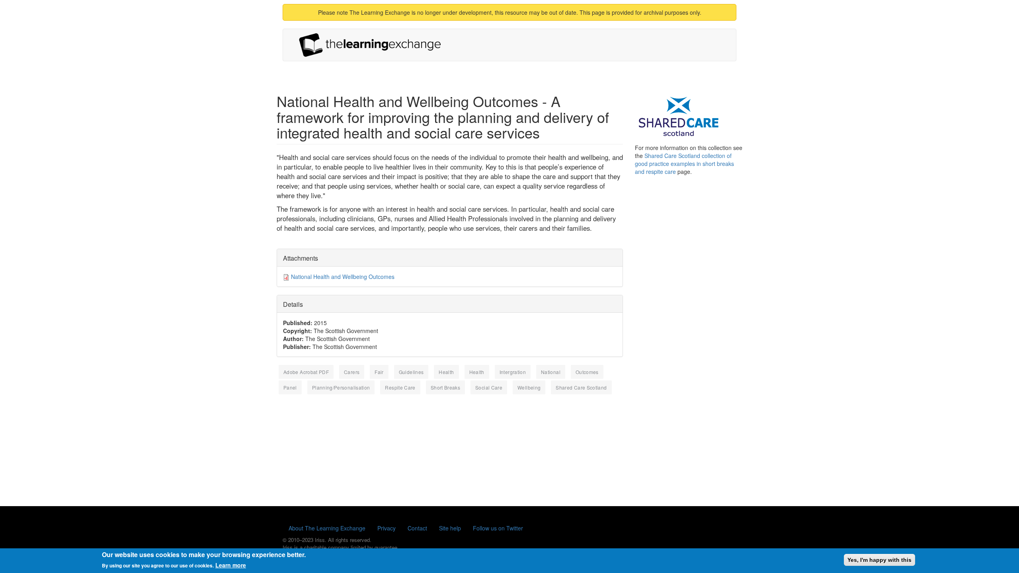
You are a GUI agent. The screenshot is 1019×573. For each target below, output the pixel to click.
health (446, 371)
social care (488, 387)
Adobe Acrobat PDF (306, 371)
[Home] (373, 45)
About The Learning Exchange (327, 528)
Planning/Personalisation (341, 387)
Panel (290, 387)
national (550, 371)
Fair (379, 371)
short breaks (445, 387)
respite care (400, 387)
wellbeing (529, 387)
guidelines (411, 371)
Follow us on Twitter (498, 528)
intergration (513, 371)
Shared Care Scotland (581, 387)
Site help (450, 528)
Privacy (386, 528)
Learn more (230, 565)
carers (351, 371)
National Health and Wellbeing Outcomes (342, 277)
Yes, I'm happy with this (879, 560)
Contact (417, 528)
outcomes (587, 371)
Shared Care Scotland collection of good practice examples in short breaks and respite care (684, 163)
